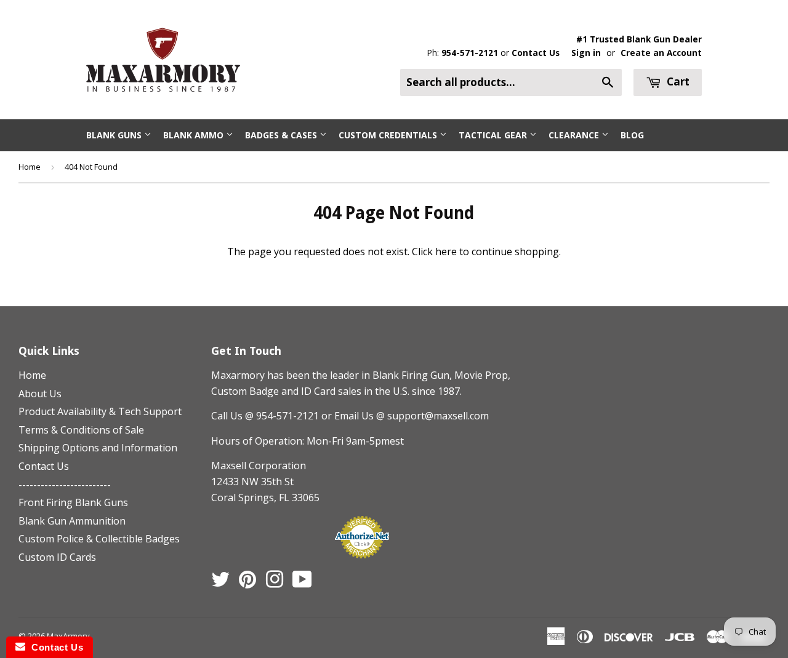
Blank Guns (115, 135)
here (446, 251)
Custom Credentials (389, 135)
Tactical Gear (494, 135)
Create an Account (661, 52)
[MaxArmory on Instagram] (274, 583)
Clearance (575, 135)
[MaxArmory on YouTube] (302, 583)
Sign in (586, 52)
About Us (40, 393)
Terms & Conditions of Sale (81, 430)
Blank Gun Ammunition (72, 521)
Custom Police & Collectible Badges (99, 538)
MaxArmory (68, 635)
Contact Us (536, 52)
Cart (677, 81)
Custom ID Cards (57, 557)
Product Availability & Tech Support (100, 411)
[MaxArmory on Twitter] (220, 583)
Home (29, 166)
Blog (632, 135)
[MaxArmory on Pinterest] (247, 583)
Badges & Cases (282, 135)
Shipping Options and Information (97, 447)
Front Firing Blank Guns (73, 502)
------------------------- (64, 484)
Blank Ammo (194, 135)
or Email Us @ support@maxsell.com (405, 415)
